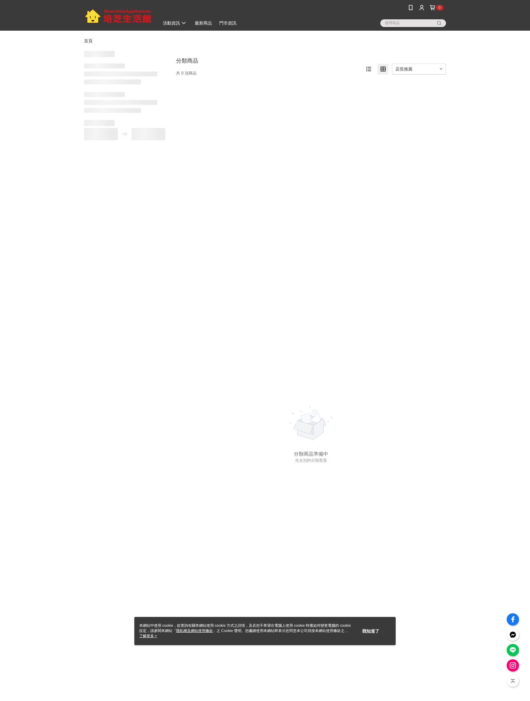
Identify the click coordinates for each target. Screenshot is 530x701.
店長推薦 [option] (404, 69)
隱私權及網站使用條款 (194, 631)
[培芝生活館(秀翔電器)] (118, 16)
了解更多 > (148, 636)
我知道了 (370, 631)
